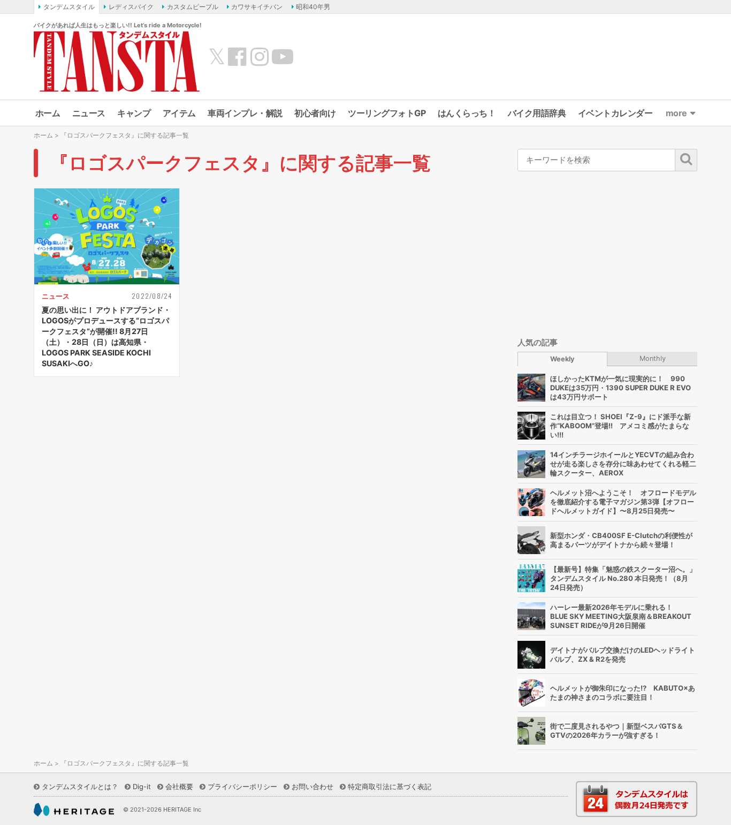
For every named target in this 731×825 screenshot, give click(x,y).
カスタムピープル (192, 7)
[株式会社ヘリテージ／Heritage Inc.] (74, 810)
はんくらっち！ (467, 113)
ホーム (47, 113)
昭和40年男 (313, 7)
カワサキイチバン (257, 7)
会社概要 (179, 786)
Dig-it (142, 786)
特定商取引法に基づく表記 (389, 786)
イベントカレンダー (615, 113)
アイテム (179, 113)
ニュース (88, 113)
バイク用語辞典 (537, 113)
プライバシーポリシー (242, 786)
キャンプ (133, 113)
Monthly (652, 358)
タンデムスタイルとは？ (80, 786)
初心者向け (315, 113)
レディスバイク (131, 7)
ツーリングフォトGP (386, 113)
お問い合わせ (312, 786)
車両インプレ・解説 (245, 113)
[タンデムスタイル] (117, 61)
